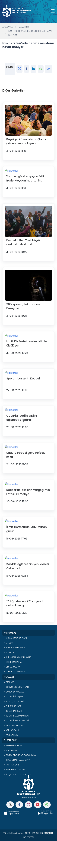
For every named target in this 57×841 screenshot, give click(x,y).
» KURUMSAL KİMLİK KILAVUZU (18, 657)
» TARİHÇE (9, 682)
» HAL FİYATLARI (11, 764)
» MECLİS (8, 642)
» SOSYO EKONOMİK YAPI (16, 686)
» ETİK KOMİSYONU (13, 662)
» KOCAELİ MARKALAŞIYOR (16, 715)
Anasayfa (7, 26)
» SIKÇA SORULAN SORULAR (17, 774)
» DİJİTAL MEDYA (12, 666)
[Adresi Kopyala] (48, 69)
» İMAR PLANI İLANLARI (14, 769)
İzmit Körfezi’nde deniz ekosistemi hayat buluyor (30, 33)
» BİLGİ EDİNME (11, 750)
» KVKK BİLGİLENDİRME (14, 671)
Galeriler (24, 26)
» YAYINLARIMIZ (11, 734)
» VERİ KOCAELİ (11, 730)
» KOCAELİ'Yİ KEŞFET (13, 696)
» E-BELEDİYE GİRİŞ (13, 745)
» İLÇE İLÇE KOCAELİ (14, 701)
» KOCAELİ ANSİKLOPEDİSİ (16, 720)
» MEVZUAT (9, 652)
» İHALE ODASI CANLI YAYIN (17, 759)
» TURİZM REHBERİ (13, 706)
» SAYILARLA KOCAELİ (14, 691)
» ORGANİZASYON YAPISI (16, 638)
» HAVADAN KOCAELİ (14, 725)
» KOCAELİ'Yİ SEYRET (14, 710)
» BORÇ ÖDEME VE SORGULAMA (20, 755)
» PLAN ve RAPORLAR (14, 647)
